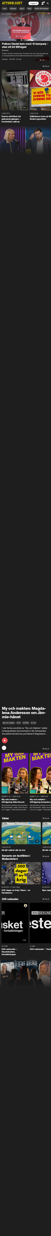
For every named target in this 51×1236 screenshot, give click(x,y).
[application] (25, 26)
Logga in (33, 3)
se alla (46, 66)
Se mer (42, 60)
